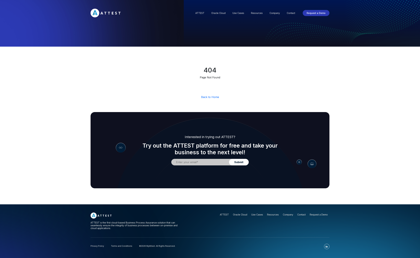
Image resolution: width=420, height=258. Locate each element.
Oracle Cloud (218, 13)
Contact (291, 13)
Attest (199, 13)
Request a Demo (316, 13)
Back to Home (210, 97)
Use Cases (238, 13)
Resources (257, 13)
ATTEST (224, 214)
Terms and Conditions (121, 246)
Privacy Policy (97, 246)
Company (275, 13)
